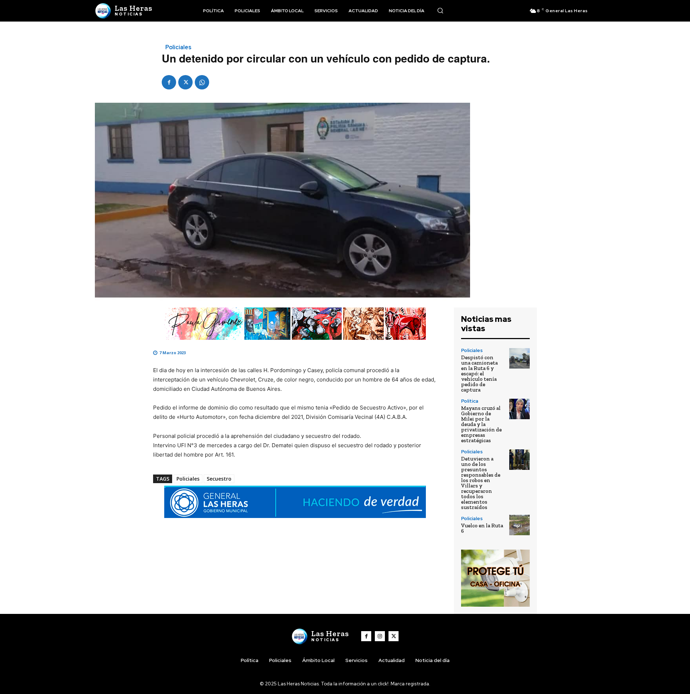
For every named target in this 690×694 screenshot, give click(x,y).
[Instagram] (380, 636)
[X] (185, 82)
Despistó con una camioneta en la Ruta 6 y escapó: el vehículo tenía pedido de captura (479, 373)
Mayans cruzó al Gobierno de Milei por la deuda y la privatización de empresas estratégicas (481, 424)
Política (469, 401)
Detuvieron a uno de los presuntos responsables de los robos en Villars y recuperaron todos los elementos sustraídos (480, 482)
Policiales (178, 47)
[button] (440, 10)
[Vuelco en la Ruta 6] (519, 525)
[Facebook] (169, 82)
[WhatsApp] (202, 82)
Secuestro (219, 478)
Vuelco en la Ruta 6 (482, 528)
